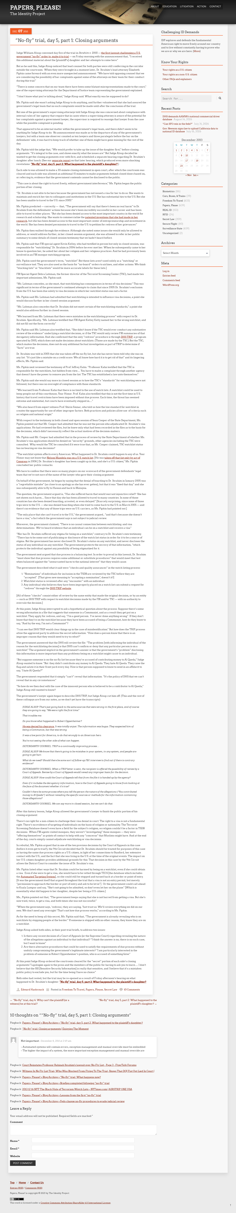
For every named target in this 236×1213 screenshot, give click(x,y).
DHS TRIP (127, 336)
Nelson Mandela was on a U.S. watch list (70, 457)
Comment (16, 1122)
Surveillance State (172, 228)
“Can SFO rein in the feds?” (178, 123)
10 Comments (132, 989)
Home (22, 1182)
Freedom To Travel (73, 989)
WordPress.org (171, 285)
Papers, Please (94, 989)
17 (186, 160)
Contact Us (37, 1182)
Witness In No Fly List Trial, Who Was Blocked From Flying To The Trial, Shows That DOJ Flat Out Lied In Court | (88, 1071)
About (155, 6)
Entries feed (169, 275)
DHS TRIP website (60, 588)
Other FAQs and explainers (177, 79)
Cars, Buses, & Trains (174, 196)
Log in (166, 271)
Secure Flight (170, 223)
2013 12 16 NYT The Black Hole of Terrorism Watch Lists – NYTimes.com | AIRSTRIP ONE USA (77, 1089)
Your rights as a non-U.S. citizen (180, 74)
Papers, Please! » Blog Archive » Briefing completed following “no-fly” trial (66, 1083)
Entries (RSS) (16, 1188)
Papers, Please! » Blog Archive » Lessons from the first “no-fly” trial (61, 1095)
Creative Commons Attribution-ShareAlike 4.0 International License (76, 1202)
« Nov (189, 175)
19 (197, 160)
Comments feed (171, 280)
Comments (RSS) (33, 1188)
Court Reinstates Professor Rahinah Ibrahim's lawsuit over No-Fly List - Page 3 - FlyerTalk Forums (79, 1065)
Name (14, 1141)
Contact (215, 6)
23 (181, 166)
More (197, 51)
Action (201, 6)
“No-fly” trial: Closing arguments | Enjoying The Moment (55, 1028)
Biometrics (168, 191)
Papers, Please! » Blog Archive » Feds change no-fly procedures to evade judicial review (73, 1101)
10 (186, 155)
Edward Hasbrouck (32, 989)
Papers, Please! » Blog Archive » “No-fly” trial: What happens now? (61, 1077)
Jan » (195, 175)
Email (14, 1148)
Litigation (186, 6)
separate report (61, 160)
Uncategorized (170, 233)
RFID (165, 214)
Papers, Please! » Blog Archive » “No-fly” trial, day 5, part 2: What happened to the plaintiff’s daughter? (82, 1022)
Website (15, 1156)
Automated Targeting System (38, 876)
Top (12, 1182)
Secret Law (110, 989)
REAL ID (167, 210)
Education (170, 6)
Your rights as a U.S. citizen (177, 69)
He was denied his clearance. (38, 726)
